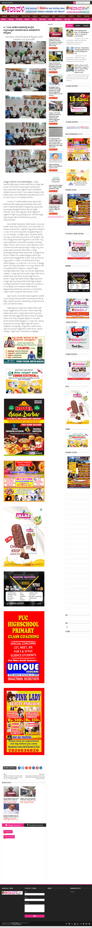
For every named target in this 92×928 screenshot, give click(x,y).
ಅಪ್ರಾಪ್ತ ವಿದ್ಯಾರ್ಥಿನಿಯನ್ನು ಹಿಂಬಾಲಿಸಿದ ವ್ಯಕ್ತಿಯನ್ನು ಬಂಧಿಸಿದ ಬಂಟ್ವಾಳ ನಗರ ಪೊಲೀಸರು (54, 208)
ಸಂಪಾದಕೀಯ (61, 16)
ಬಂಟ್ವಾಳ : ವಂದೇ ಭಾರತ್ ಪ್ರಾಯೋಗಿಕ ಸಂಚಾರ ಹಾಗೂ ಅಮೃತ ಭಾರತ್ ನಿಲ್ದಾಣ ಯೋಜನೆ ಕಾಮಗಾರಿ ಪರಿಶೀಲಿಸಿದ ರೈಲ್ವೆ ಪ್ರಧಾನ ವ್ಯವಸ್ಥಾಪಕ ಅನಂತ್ (55, 117)
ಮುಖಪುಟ (4, 16)
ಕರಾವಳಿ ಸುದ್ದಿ (13, 16)
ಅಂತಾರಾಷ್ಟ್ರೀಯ (45, 16)
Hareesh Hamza (17, 924)
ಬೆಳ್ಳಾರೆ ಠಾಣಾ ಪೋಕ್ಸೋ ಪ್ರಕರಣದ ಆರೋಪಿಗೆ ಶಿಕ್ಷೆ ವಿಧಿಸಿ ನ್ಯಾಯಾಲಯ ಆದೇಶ (55, 166)
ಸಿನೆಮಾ (79, 16)
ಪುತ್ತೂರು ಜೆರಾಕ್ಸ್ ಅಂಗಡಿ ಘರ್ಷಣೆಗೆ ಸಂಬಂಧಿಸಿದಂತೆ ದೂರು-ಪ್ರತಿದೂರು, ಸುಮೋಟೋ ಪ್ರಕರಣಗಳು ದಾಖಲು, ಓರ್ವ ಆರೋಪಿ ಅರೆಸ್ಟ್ (56, 42)
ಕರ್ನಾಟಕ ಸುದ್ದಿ (25, 16)
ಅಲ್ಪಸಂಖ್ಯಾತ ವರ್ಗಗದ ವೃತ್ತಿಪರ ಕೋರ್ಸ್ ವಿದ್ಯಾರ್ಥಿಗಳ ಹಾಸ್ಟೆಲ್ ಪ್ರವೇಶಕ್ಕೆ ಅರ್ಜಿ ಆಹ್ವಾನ (55, 186)
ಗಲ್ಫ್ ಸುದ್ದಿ (86, 16)
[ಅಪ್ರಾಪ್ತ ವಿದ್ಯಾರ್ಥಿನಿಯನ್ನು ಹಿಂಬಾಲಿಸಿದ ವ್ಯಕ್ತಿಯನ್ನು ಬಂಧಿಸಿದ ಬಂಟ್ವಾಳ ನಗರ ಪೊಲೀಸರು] (56, 196)
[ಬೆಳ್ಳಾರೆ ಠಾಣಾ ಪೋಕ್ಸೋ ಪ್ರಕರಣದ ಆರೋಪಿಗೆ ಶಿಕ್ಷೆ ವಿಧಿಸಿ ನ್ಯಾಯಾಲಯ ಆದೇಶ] (56, 154)
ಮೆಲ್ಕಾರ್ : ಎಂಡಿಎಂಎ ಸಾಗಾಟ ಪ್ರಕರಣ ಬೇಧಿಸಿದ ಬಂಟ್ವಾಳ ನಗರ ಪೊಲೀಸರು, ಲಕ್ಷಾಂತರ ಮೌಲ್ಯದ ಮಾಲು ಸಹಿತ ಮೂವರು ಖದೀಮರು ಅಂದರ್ (81, 68)
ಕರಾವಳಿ (50, 24)
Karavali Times (15, 923)
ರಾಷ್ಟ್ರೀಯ (35, 16)
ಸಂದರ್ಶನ (71, 16)
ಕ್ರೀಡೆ (53, 16)
